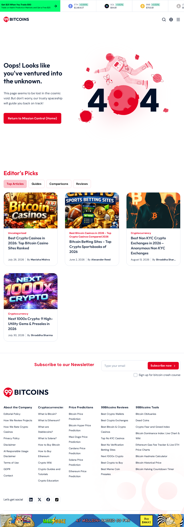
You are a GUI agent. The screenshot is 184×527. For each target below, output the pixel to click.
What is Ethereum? (49, 420)
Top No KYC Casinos (112, 438)
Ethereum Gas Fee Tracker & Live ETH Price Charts (157, 447)
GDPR (7, 469)
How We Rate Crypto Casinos (16, 429)
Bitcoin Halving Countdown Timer (155, 469)
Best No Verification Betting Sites (112, 447)
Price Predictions (81, 407)
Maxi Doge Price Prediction (78, 439)
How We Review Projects (18, 420)
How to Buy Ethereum (44, 454)
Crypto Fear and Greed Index (153, 426)
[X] (39, 499)
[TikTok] (56, 499)
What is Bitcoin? (47, 414)
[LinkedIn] (30, 499)
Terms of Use (11, 462)
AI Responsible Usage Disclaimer (16, 454)
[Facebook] (48, 499)
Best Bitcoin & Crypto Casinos (113, 429)
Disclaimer (10, 444)
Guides (37, 184)
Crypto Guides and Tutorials (49, 471)
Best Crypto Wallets (112, 414)
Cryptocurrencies (50, 407)
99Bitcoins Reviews (114, 407)
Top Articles (15, 184)
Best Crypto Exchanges (114, 420)
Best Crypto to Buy (112, 462)
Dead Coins (142, 420)
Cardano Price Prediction (77, 451)
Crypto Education (48, 480)
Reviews (82, 184)
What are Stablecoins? (45, 429)
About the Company (18, 407)
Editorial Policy (12, 414)
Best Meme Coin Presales (110, 471)
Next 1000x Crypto (112, 456)
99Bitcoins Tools (147, 407)
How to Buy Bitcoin (49, 444)
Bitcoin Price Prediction (76, 416)
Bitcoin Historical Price (148, 462)
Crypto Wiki (45, 462)
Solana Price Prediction (76, 462)
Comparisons (58, 184)
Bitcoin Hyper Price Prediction (80, 428)
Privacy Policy (12, 438)
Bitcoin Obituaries (146, 414)
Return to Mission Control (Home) (32, 118)
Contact (8, 475)
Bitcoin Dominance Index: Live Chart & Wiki (158, 436)
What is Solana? (47, 438)
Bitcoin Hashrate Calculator (151, 456)
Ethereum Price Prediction (77, 474)
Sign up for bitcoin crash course (159, 375)
